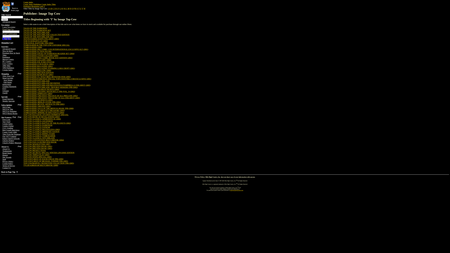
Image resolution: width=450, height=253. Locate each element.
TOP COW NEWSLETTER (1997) (36, 144)
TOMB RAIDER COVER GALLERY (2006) (40, 56)
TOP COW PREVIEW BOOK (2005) (37, 148)
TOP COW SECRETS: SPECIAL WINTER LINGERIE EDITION (48, 153)
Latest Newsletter (8, 27)
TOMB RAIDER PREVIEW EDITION (38, 73)
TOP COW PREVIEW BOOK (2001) (37, 146)
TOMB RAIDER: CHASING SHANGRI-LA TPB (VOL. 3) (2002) (49, 92)
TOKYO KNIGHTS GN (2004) (35, 41)
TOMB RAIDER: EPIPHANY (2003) (37, 94)
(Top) (19, 73)
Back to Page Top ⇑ (9, 172)
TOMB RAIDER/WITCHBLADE (36, 81)
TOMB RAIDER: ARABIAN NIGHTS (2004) (41, 89)
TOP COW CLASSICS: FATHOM (36, 127)
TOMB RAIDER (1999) (32, 47)
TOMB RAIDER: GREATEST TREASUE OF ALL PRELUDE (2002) (50, 96)
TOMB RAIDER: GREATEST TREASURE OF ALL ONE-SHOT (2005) (51, 98)
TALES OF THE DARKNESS (35, 28)
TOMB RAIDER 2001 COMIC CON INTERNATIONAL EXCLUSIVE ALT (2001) (55, 49)
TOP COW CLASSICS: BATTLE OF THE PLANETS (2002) (47, 123)
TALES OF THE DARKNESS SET (37, 30)
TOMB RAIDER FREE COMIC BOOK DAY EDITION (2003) (47, 58)
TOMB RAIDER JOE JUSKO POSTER (38, 62)
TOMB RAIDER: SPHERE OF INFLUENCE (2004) (43, 113)
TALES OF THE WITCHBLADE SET (38, 37)
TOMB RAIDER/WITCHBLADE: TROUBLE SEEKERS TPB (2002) (50, 87)
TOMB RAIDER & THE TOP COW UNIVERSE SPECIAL (46, 45)
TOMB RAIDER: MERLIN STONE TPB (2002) (42, 102)
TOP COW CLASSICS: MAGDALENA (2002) (41, 129)
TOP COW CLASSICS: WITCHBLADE (39, 138)
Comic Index (28, 2)
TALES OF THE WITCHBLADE (36, 32)
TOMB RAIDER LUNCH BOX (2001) (38, 64)
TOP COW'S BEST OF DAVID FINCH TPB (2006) (43, 159)
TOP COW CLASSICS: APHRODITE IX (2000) (42, 119)
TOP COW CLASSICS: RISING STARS (39, 134)
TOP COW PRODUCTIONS (34, 151)
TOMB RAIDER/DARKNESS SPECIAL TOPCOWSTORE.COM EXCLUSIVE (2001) (57, 79)
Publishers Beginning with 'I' (34, 6)
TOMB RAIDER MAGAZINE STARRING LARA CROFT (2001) (49, 68)
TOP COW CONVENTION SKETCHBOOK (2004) (43, 140)
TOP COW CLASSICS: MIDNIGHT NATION (41, 132)
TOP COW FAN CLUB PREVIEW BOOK (40, 142)
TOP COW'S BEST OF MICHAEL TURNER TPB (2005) (45, 161)
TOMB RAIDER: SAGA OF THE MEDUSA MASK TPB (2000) (48, 108)
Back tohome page (15, 9)
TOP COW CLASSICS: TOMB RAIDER (39, 136)
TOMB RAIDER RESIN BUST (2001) (38, 75)
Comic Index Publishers (32, 4)
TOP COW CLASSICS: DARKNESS (37, 125)
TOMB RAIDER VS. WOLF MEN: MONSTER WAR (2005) (47, 77)
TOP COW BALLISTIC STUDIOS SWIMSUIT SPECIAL (46, 115)
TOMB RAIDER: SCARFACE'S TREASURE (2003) (44, 111)
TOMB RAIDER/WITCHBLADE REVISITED (41, 83)
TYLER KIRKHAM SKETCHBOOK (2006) (40, 165)
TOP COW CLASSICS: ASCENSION (38, 121)
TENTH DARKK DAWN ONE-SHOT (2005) (41, 39)
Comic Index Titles (49, 4)
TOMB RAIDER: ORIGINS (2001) (37, 106)
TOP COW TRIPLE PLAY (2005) (36, 155)
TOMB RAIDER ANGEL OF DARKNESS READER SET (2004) (48, 54)
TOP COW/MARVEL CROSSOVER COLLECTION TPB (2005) (48, 163)
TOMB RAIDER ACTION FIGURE (37, 51)
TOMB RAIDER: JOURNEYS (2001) (38, 100)
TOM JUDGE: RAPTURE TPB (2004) (38, 43)
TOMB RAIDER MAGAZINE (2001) (38, 66)
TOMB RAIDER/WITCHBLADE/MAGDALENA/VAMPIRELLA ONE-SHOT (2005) (56, 85)
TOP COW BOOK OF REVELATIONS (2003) (41, 117)
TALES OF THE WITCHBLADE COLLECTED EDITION (46, 35)
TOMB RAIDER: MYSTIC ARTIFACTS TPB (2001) (44, 104)
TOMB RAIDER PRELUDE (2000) (37, 70)
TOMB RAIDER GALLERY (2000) (37, 60)
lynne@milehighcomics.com (236, 190)
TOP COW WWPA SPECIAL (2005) (37, 157)
